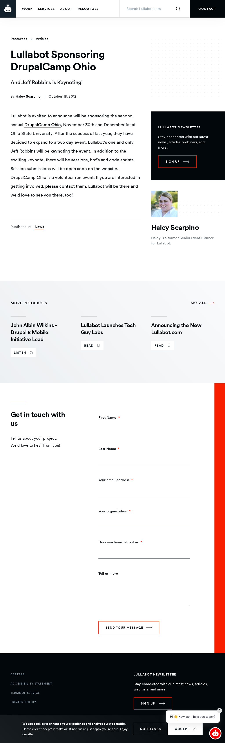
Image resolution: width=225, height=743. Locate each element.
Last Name (107, 449)
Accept (182, 729)
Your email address (113, 480)
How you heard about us (118, 542)
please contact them (65, 186)
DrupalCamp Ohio (42, 124)
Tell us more (108, 573)
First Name (107, 417)
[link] (207, 9)
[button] (215, 733)
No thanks (150, 729)
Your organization (112, 511)
